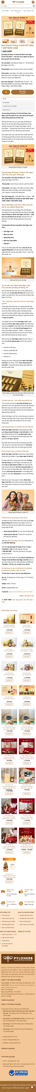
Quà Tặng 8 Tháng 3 (9, 698)
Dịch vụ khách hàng (8, 927)
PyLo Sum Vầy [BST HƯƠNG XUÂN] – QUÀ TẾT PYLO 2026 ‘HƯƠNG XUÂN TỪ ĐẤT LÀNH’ (9, 758)
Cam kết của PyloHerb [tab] (9, 106)
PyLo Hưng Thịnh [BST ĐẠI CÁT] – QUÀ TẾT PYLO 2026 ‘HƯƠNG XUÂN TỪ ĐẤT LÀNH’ (27, 787)
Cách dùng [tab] (6, 102)
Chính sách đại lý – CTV (9, 934)
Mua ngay (22, 92)
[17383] (6, 92)
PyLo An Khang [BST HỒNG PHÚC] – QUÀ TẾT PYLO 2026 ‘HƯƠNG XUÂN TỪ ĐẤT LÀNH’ (9, 847)
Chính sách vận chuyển (27, 924)
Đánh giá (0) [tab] (6, 110)
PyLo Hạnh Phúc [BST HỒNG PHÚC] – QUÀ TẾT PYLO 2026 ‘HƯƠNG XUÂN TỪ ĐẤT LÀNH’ (9, 818)
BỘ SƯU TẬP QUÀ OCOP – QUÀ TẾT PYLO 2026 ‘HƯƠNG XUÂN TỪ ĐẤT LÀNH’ (9, 876)
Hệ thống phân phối (8, 924)
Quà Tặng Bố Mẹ (26, 674)
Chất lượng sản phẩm (8, 921)
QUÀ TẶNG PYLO (16, 11)
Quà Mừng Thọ (27, 698)
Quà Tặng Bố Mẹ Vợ (9, 674)
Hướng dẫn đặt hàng (26, 915)
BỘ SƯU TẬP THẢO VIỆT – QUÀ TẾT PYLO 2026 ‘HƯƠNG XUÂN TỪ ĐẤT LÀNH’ (26, 847)
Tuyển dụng (5, 940)
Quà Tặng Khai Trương (27, 651)
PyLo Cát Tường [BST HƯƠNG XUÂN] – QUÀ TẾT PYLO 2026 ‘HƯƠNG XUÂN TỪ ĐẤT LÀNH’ (26, 818)
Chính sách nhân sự (8, 918)
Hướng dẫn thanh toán (27, 918)
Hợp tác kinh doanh (8, 937)
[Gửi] (34, 6)
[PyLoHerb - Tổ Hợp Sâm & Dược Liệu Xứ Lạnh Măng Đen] (18, 2)
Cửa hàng (5, 11)
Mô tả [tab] (4, 98)
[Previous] (4, 27)
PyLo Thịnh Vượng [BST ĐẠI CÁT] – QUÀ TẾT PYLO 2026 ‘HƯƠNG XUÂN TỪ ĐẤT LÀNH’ (9, 728)
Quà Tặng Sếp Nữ (27, 627)
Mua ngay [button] (9, 632)
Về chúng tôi (6, 915)
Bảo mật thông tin (25, 921)
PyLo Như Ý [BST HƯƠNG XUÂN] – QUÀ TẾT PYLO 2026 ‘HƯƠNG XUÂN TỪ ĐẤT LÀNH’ (27, 758)
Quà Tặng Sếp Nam (9, 651)
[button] (2, 2)
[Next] (31, 27)
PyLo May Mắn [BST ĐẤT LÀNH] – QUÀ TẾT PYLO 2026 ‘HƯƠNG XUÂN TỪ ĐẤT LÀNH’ (9, 787)
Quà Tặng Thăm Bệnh (9, 627)
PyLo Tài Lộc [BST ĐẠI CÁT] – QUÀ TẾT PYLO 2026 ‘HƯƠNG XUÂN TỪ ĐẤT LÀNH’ (26, 728)
